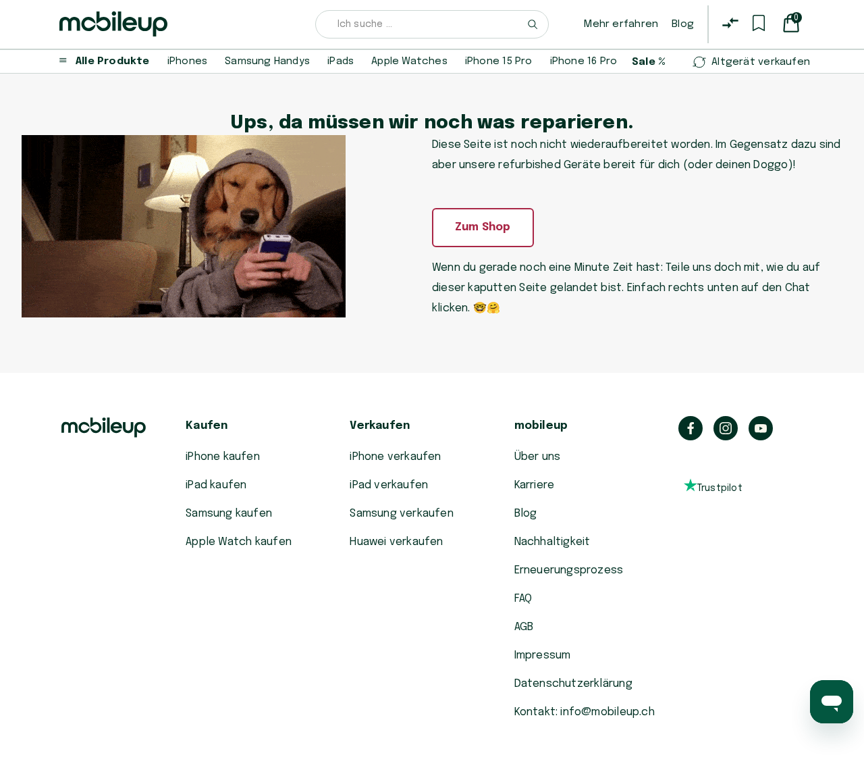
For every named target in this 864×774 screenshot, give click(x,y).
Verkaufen (380, 426)
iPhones (187, 61)
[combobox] (432, 24)
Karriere (534, 485)
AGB (524, 627)
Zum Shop (483, 227)
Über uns (537, 457)
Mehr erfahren (621, 24)
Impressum (542, 655)
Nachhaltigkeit (552, 542)
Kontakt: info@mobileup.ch (584, 712)
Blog (683, 24)
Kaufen (206, 426)
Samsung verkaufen (402, 513)
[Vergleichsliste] (730, 23)
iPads (340, 61)
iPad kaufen (216, 485)
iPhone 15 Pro (499, 61)
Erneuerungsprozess (569, 570)
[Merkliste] (759, 23)
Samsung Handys (267, 61)
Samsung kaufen (229, 513)
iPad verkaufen (389, 485)
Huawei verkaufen (396, 542)
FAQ (523, 598)
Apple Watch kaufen (239, 542)
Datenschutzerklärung (573, 684)
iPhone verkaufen (395, 457)
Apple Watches (409, 61)
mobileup (541, 426)
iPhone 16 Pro (584, 61)
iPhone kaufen (223, 457)
